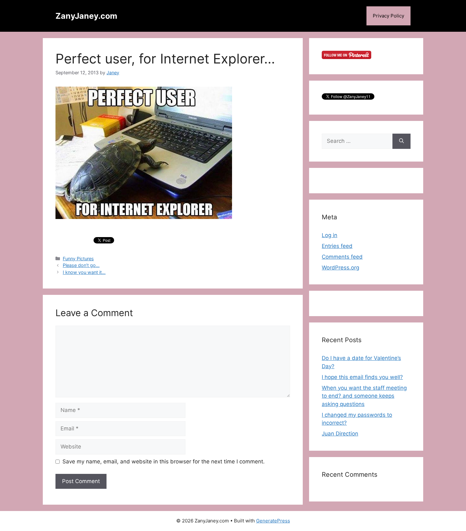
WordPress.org (340, 267)
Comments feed (342, 257)
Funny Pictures (78, 258)
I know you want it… (84, 272)
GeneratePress (273, 521)
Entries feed (337, 246)
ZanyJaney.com (86, 16)
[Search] (401, 141)
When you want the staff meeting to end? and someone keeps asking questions (364, 396)
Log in (329, 235)
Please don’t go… (81, 265)
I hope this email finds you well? (362, 377)
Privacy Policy (388, 16)
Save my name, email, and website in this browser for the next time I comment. (163, 461)
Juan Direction (340, 433)
